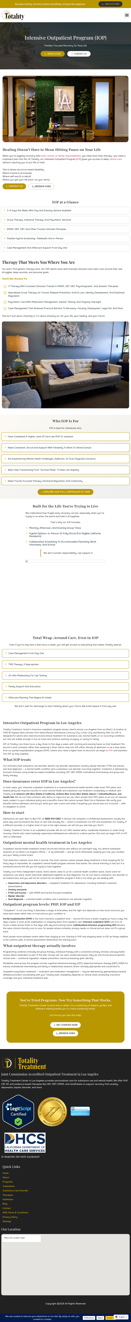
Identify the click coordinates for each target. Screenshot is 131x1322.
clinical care (115, 159)
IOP (78, 159)
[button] (127, 15)
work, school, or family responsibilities (61, 155)
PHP (110, 750)
